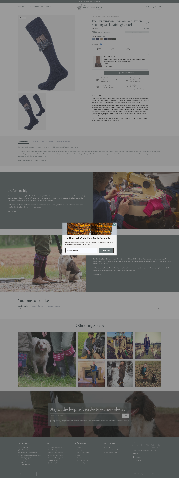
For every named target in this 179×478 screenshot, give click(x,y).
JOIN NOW (106, 250)
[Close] (114, 225)
